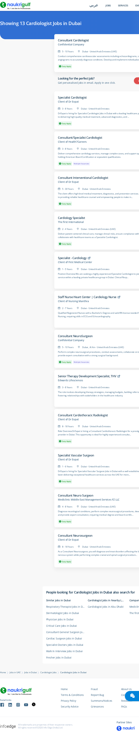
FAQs (124, 706)
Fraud (94, 689)
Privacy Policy (68, 700)
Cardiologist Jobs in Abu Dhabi (106, 606)
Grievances (97, 706)
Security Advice (70, 706)
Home (3, 672)
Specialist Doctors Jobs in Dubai (64, 644)
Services (123, 5)
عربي (93, 5)
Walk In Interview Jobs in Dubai (64, 651)
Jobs (108, 5)
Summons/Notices (101, 700)
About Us (126, 689)
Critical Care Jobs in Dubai (61, 625)
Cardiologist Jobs (48, 672)
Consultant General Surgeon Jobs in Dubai (67, 632)
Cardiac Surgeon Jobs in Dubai (64, 638)
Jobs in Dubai (30, 672)
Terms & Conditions (72, 695)
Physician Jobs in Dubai (59, 619)
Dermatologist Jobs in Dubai (62, 613)
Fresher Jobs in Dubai (58, 657)
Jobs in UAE (15, 672)
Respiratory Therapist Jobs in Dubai (67, 606)
